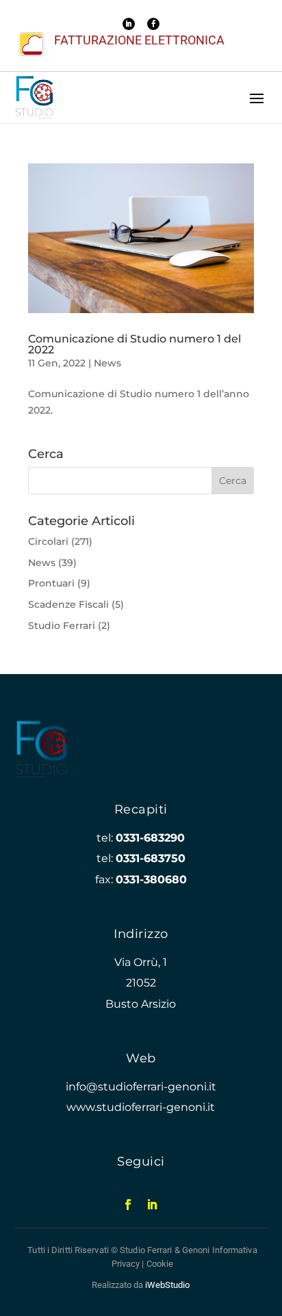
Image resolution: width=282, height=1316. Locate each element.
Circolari (48, 541)
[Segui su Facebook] (153, 24)
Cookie (160, 1264)
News (107, 363)
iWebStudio (167, 1285)
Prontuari (51, 583)
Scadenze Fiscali (68, 604)
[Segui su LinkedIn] (129, 24)
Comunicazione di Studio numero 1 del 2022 (134, 344)
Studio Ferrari (61, 625)
